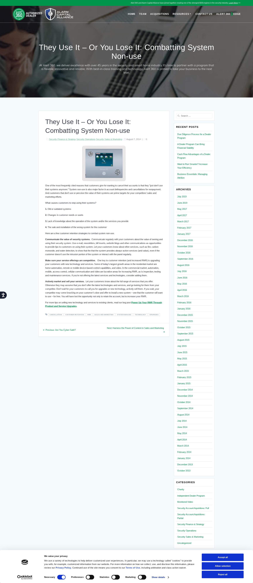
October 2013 (183, 470)
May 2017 (182, 209)
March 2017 (183, 221)
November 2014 (185, 396)
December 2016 (185, 240)
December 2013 (185, 464)
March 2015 (183, 371)
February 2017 (184, 227)
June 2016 (182, 277)
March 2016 (183, 296)
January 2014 (183, 458)
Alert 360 (228, 14)
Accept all (223, 557)
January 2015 (183, 383)
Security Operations (85, 139)
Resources (181, 14)
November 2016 (185, 246)
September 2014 (185, 408)
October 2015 (183, 327)
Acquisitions (159, 14)
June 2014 (182, 427)
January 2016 (183, 308)
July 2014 (182, 421)
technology (140, 314)
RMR (89, 314)
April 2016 (182, 290)
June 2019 (182, 203)
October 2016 (183, 252)
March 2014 (183, 445)
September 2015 (185, 333)
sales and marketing (104, 314)
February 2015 (184, 377)
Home (131, 14)
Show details (158, 577)
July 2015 (182, 346)
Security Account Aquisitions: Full (193, 508)
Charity (180, 489)
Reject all (222, 574)
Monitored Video (185, 502)
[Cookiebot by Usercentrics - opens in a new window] (25, 577)
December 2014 (185, 389)
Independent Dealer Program (191, 495)
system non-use (124, 314)
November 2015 (185, 321)
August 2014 (183, 414)
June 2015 (182, 352)
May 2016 (182, 283)
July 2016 (182, 271)
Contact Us (203, 14)
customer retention (74, 314)
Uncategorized (184, 543)
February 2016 (184, 302)
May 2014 (182, 433)
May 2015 (182, 358)
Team (142, 14)
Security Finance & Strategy (62, 139)
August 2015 (183, 340)
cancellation (56, 314)
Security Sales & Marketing (109, 139)
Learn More (233, 3)
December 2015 (185, 315)
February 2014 (184, 452)
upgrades (153, 314)
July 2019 (182, 196)
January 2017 (183, 234)
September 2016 (185, 259)
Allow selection (223, 566)
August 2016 (183, 265)
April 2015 (182, 365)
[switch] (90, 576)
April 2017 (182, 215)
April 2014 (182, 439)
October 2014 (183, 402)
